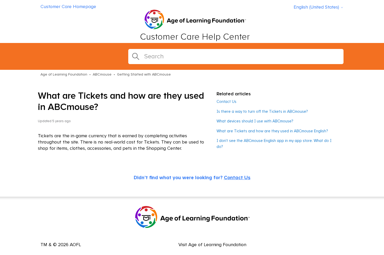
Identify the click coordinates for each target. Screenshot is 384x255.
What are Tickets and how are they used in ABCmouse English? (272, 131)
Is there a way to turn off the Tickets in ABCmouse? (262, 112)
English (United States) (317, 7)
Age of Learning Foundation (63, 74)
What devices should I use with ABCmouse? (255, 121)
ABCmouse (102, 74)
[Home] (195, 20)
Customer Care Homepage (68, 6)
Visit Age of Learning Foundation (212, 244)
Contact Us (226, 102)
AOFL (75, 244)
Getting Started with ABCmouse (144, 74)
